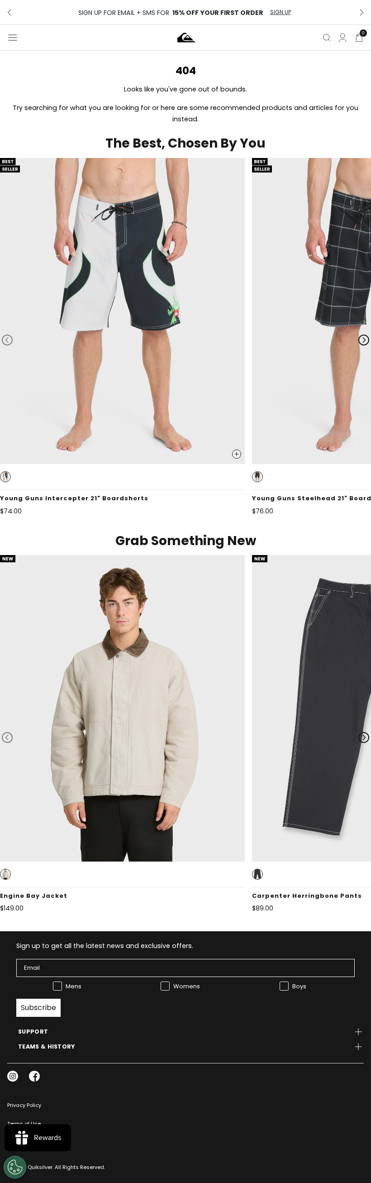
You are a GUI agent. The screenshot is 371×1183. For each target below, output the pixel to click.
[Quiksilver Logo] (186, 38)
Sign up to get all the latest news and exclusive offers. (104, 945)
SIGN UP (280, 12)
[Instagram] (12, 1076)
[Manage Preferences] (15, 1167)
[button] (5, 476)
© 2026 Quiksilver (29, 1167)
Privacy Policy (24, 1105)
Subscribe (38, 1007)
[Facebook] (34, 1076)
